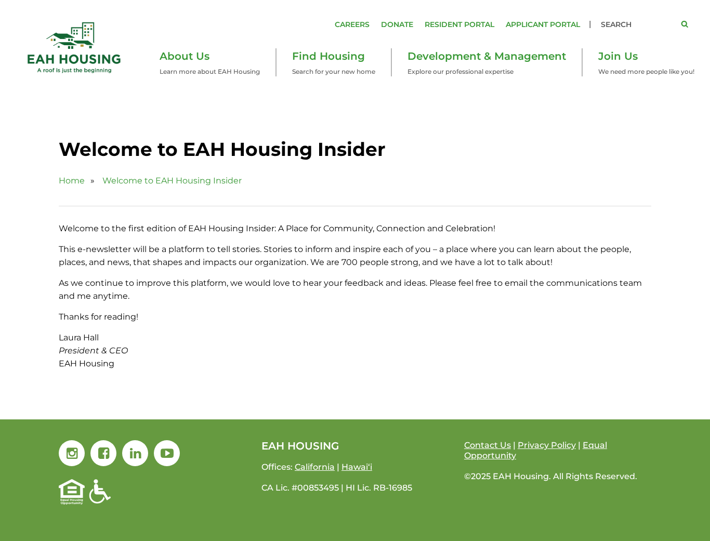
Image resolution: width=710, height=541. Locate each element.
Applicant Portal (543, 24)
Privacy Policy (547, 445)
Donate (397, 24)
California (315, 467)
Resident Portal (459, 24)
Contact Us (487, 445)
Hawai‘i (356, 467)
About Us (184, 56)
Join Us (618, 56)
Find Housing (328, 56)
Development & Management (486, 56)
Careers (352, 24)
